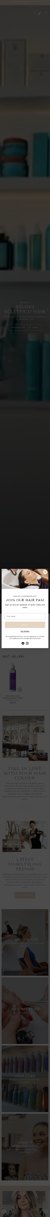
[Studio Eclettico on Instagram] (27, 644)
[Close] (45, 572)
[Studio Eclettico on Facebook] (23, 644)
